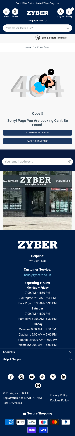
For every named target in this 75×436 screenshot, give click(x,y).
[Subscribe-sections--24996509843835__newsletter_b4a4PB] (69, 161)
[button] (6, 9)
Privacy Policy (59, 395)
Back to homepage (37, 141)
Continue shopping (37, 132)
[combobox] (37, 28)
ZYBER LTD (23, 393)
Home (28, 47)
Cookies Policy (59, 400)
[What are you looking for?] (68, 28)
